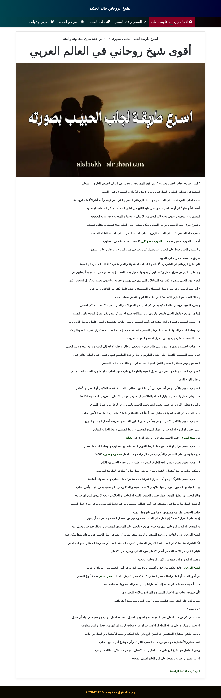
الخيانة (129, 437)
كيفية (194, 503)
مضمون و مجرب (112, 454)
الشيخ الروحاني (191, 567)
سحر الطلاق (106, 576)
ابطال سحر (164, 576)
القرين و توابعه (39, 21)
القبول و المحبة (69, 21)
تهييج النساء (188, 437)
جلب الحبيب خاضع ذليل (154, 241)
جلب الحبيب (97, 21)
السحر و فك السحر (129, 21)
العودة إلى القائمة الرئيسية (185, 671)
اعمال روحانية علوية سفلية (170, 21)
